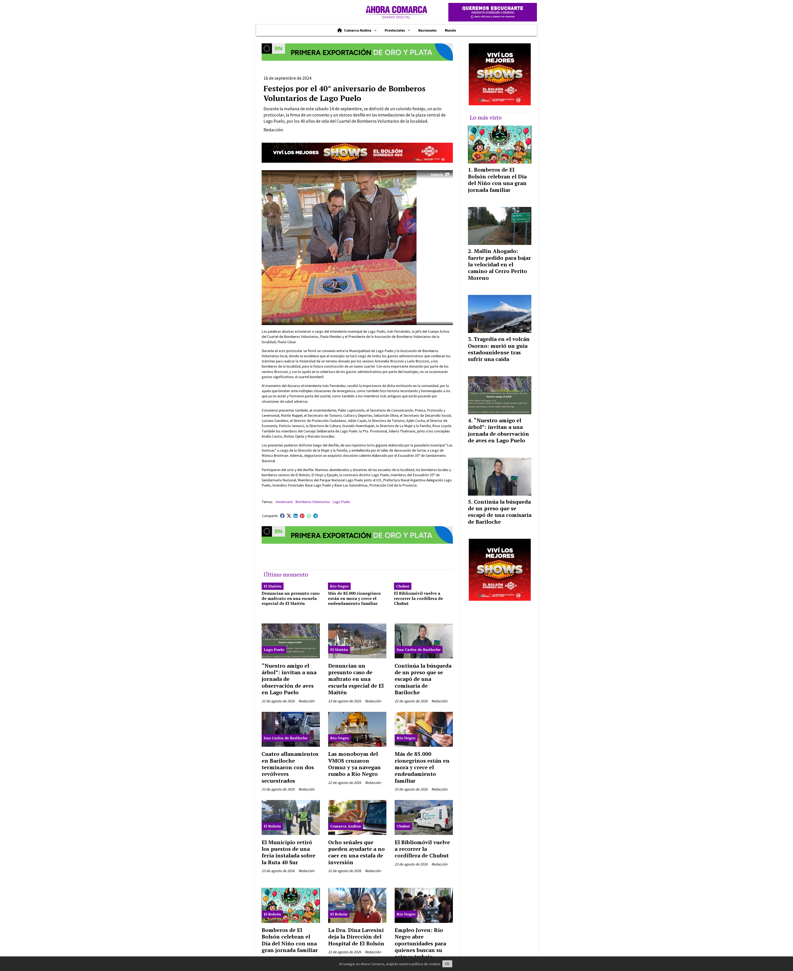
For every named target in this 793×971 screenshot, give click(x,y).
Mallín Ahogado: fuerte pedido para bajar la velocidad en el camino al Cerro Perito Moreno (499, 264)
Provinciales (395, 30)
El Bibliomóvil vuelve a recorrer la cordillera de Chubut (418, 598)
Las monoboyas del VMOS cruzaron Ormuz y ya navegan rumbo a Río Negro (354, 763)
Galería (437, 174)
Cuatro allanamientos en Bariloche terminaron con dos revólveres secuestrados (290, 767)
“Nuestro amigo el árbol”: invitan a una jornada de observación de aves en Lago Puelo (289, 679)
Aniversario (284, 501)
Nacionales (427, 30)
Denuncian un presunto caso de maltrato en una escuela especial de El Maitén (291, 598)
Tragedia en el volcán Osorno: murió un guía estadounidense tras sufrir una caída (499, 348)
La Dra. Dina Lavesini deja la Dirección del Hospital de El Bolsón (356, 936)
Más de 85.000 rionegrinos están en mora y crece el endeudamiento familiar (354, 598)
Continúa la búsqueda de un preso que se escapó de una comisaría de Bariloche (423, 679)
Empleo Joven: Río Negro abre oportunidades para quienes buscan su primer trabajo (420, 943)
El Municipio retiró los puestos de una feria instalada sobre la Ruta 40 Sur (288, 852)
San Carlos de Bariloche (418, 649)
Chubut (402, 586)
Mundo (450, 30)
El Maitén (272, 586)
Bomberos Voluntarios (312, 501)
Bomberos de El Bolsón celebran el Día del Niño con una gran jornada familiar (290, 939)
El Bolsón (272, 826)
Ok (447, 963)
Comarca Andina (357, 30)
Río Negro (339, 586)
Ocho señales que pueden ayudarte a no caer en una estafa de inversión (356, 852)
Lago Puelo (341, 501)
